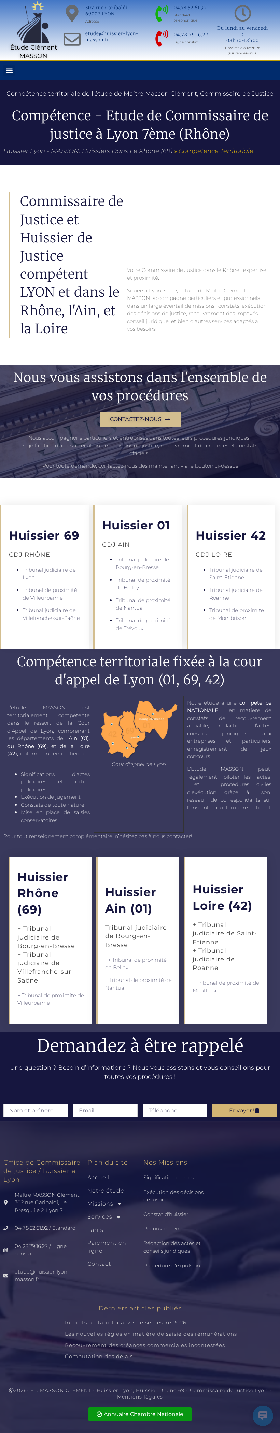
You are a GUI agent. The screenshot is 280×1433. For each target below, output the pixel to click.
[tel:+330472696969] (161, 13)
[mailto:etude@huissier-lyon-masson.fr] (72, 39)
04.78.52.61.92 (190, 8)
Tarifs (95, 1230)
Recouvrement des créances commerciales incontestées (145, 1345)
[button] (9, 70)
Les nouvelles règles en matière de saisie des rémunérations (151, 1334)
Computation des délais (99, 1356)
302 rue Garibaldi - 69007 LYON (108, 11)
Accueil (98, 1177)
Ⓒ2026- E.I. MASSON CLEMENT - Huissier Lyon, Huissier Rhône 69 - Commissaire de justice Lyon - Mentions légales (140, 1393)
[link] (140, 1340)
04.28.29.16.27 (191, 35)
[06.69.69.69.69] (161, 38)
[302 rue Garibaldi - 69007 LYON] (72, 13)
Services (99, 1216)
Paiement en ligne (106, 1247)
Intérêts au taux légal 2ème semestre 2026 (125, 1322)
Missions (100, 1203)
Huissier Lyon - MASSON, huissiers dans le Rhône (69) (87, 151)
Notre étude (105, 1190)
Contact (99, 1264)
